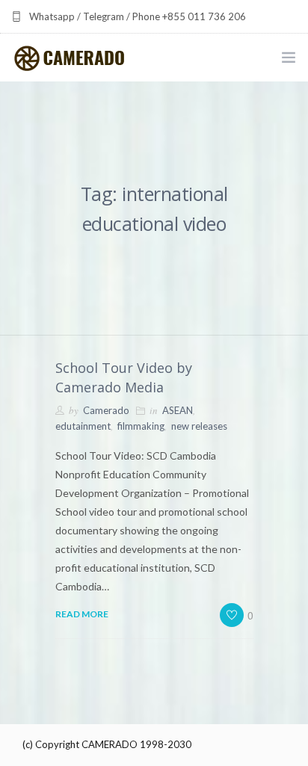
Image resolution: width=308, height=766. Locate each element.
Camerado (106, 410)
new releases (199, 426)
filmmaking (140, 426)
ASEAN (177, 410)
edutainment (83, 426)
